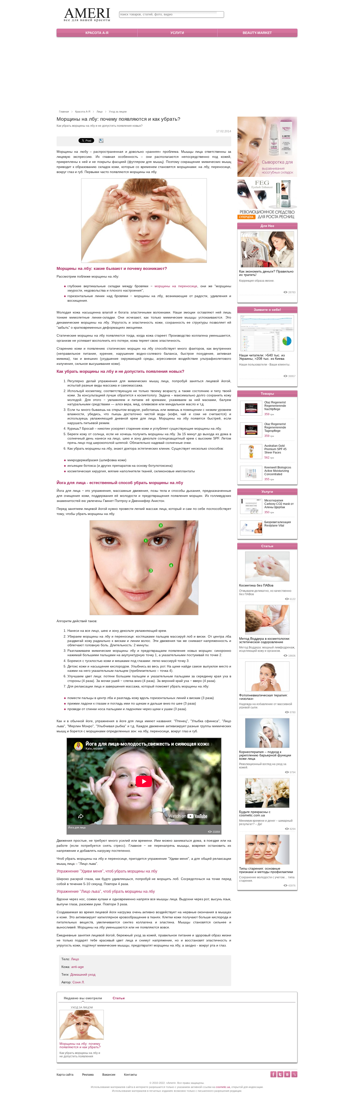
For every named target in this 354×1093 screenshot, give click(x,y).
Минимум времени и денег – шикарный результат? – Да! (266, 822)
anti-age (77, 967)
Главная (64, 111)
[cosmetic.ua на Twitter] (280, 1074)
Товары (267, 393)
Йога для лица (76, 827)
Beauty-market (257, 33)
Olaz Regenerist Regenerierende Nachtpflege (275, 406)
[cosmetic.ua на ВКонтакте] (287, 1074)
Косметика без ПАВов (256, 585)
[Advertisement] (177, 73)
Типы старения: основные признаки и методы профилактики (266, 870)
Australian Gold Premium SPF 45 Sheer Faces (275, 449)
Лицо (100, 111)
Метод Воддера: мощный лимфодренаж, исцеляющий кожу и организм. (267, 649)
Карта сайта (65, 1074)
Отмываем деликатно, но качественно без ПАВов (265, 592)
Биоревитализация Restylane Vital (277, 523)
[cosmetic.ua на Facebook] (273, 1074)
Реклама (88, 1074)
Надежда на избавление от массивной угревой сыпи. (265, 705)
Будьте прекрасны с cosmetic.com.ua (254, 813)
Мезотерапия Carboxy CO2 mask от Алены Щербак (279, 504)
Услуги (177, 33)
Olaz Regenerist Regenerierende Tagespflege (275, 427)
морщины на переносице (176, 286)
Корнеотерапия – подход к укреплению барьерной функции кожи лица (265, 755)
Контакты (130, 1074)
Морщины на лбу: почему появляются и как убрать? (80, 1045)
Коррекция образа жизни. (256, 280)
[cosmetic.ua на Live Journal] (294, 1074)
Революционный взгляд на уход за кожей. (262, 765)
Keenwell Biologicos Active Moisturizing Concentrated (277, 471)
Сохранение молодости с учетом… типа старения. (267, 879)
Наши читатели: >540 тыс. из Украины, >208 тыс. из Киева (262, 356)
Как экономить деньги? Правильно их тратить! (266, 273)
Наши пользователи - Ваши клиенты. (264, 364)
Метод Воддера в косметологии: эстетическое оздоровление (264, 640)
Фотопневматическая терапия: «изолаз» (263, 696)
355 (269, 479)
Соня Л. (78, 982)
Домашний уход (82, 974)
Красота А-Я (96, 33)
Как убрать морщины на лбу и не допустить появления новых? (79, 1054)
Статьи (267, 546)
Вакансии (108, 1074)
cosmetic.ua (223, 1087)
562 (269, 457)
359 (269, 414)
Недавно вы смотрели (83, 998)
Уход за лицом (118, 111)
